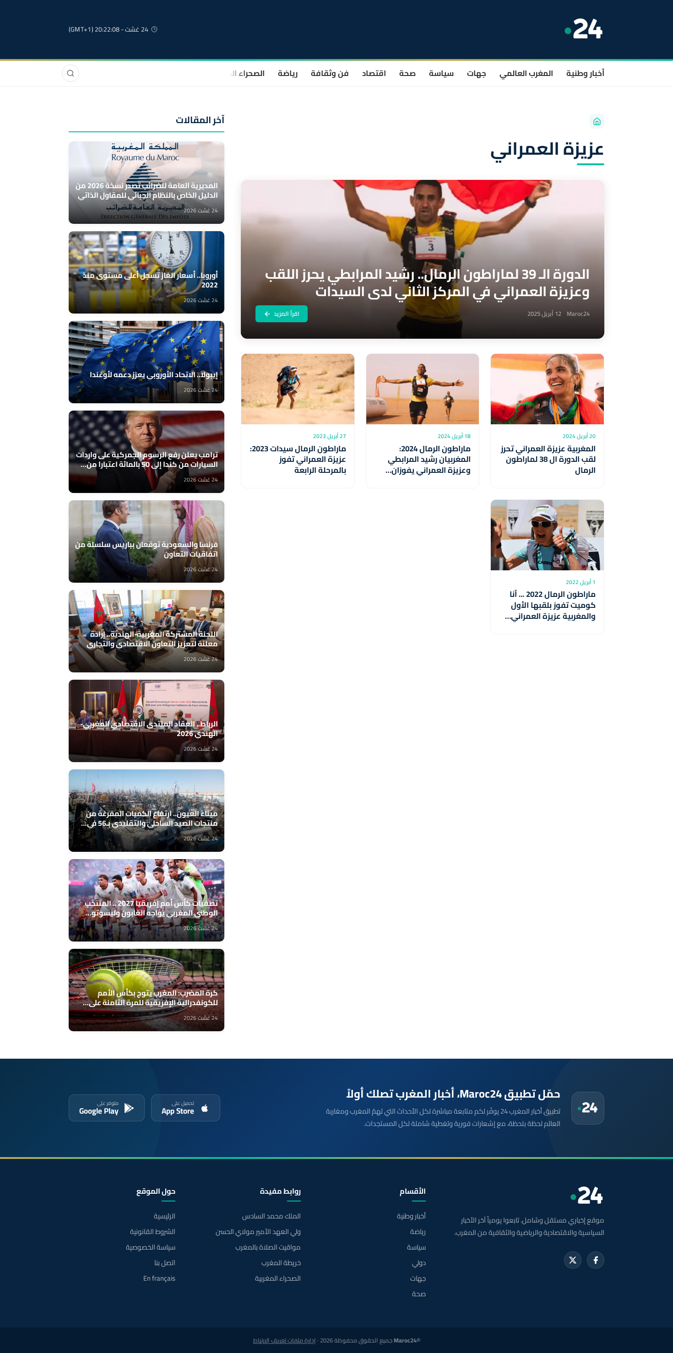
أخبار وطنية (585, 73)
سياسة (441, 73)
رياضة (288, 73)
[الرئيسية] (597, 121)
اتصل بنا (164, 1262)
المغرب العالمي (526, 73)
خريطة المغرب (280, 1262)
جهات (476, 73)
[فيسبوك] (595, 1260)
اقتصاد (374, 73)
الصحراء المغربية (236, 73)
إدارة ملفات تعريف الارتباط (284, 1340)
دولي (419, 1262)
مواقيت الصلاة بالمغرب (267, 1247)
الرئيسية (164, 1216)
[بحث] (70, 73)
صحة (407, 73)
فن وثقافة (330, 73)
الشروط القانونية (152, 1231)
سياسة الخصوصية (150, 1247)
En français (159, 1278)
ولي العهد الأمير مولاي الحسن (258, 1231)
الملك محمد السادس (271, 1216)
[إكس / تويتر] (572, 1260)
